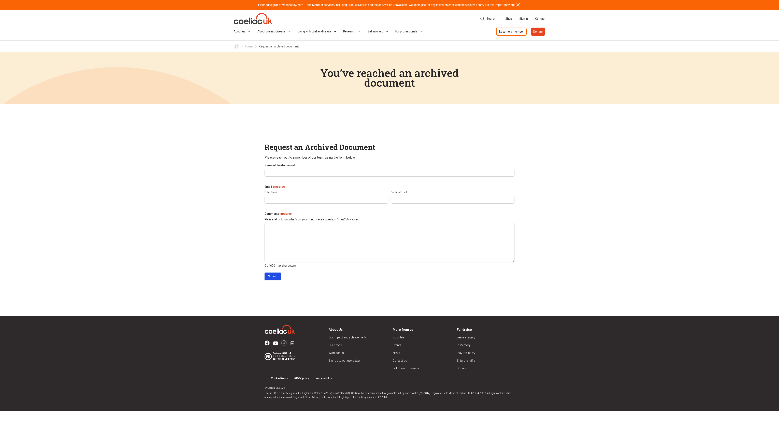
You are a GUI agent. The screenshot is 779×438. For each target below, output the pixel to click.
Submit (272, 276)
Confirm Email (399, 192)
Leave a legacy (466, 337)
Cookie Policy (279, 378)
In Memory (463, 345)
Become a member (511, 31)
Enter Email (271, 192)
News (396, 352)
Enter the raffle (466, 360)
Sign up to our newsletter (344, 360)
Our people (335, 345)
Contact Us (400, 360)
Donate (538, 31)
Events (397, 345)
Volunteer (399, 337)
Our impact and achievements (348, 337)
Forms (249, 46)
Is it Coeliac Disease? (406, 368)
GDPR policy (302, 378)
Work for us (336, 352)
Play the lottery (466, 352)
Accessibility (324, 378)
